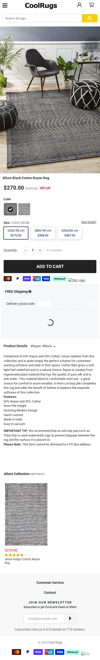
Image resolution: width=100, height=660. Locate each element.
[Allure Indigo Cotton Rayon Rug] (24, 209)
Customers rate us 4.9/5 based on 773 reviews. (50, 629)
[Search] (90, 18)
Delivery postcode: (20, 304)
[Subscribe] (70, 618)
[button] (14, 555)
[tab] (50, 582)
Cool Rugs (55, 642)
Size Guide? (88, 222)
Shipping (16, 291)
